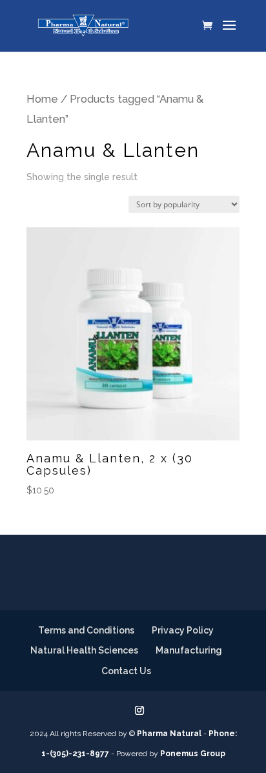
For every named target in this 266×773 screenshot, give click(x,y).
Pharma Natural (169, 733)
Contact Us (126, 671)
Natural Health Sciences (84, 650)
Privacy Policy (183, 630)
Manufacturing (189, 650)
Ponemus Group (192, 753)
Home (42, 98)
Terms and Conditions (86, 630)
